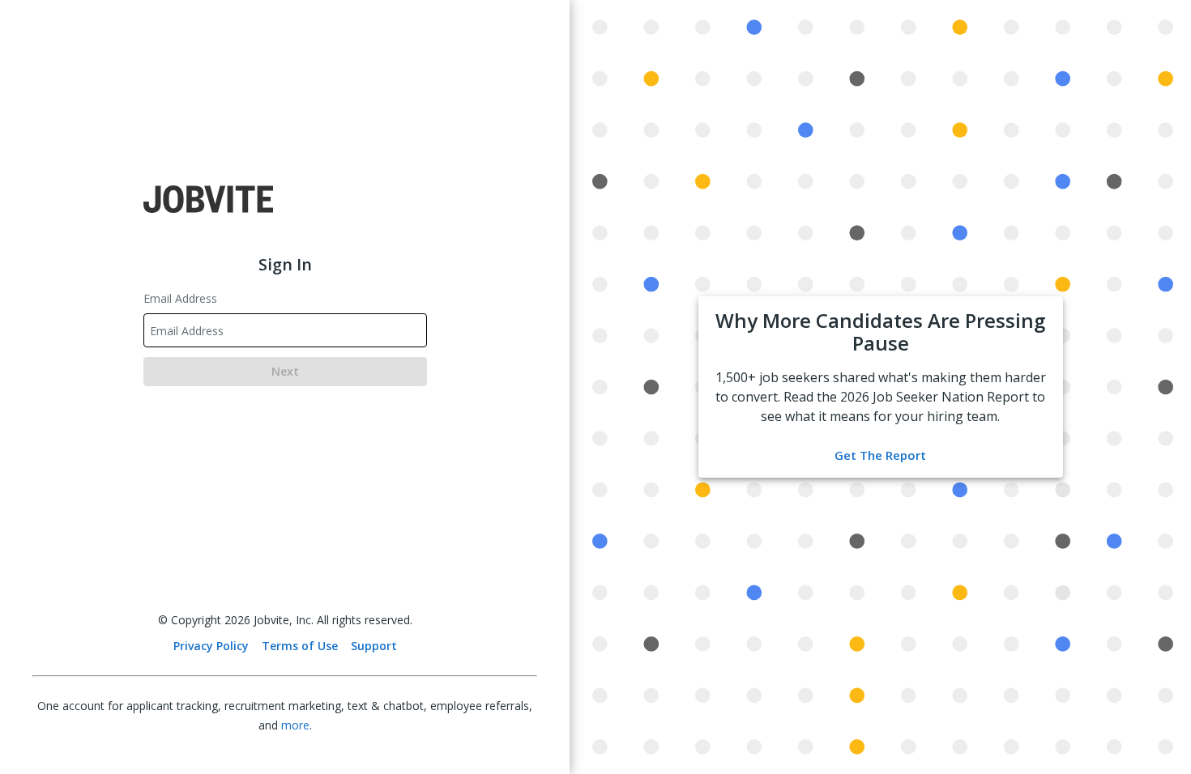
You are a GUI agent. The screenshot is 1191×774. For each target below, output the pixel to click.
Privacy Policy (211, 645)
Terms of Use (300, 645)
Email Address (180, 298)
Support (374, 645)
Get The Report (880, 455)
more (295, 725)
